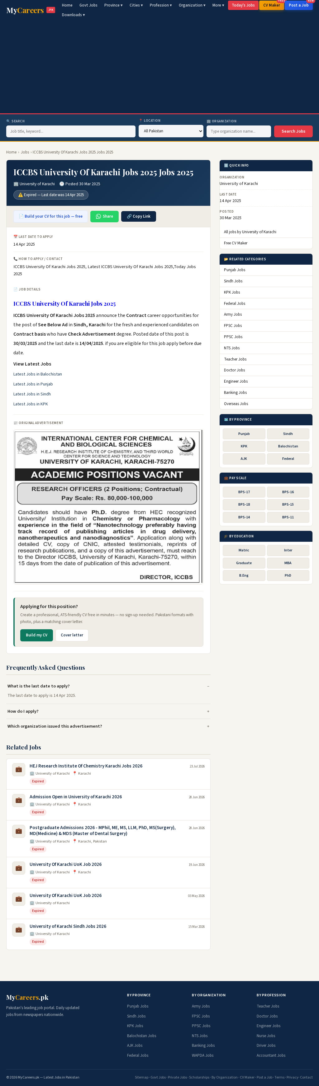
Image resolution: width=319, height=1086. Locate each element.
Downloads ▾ (73, 15)
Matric (244, 550)
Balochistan (288, 446)
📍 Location (150, 120)
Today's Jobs (243, 5)
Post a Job (301, 4)
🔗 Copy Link (138, 216)
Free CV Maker (235, 243)
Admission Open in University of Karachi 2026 (76, 797)
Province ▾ (113, 5)
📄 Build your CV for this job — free (51, 216)
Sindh (288, 434)
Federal (288, 458)
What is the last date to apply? (38, 686)
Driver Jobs (266, 1045)
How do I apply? (23, 711)
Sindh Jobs (233, 281)
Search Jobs (293, 131)
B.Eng (244, 575)
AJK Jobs (134, 1045)
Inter (288, 550)
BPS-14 (244, 517)
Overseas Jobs (236, 404)
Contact (306, 1077)
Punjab (244, 434)
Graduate (244, 563)
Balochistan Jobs (141, 1036)
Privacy (292, 1077)
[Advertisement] (159, 66)
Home (67, 5)
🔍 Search (15, 121)
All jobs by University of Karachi (250, 232)
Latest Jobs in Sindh (32, 394)
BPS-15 (288, 504)
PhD (288, 575)
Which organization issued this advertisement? (54, 726)
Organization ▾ (192, 5)
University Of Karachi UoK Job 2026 (66, 864)
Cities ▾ (136, 5)
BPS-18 (244, 504)
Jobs (25, 152)
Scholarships (199, 1077)
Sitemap (141, 1077)
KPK (244, 446)
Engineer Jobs (236, 381)
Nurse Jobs (266, 1036)
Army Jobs (233, 314)
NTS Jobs (232, 348)
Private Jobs (177, 1077)
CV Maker (273, 4)
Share (108, 216)
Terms (279, 1077)
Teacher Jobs (235, 359)
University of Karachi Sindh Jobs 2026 (68, 926)
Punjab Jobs (234, 270)
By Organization (225, 1077)
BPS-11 (288, 517)
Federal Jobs (234, 303)
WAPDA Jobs (202, 1055)
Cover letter (72, 635)
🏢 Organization (222, 121)
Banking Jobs (235, 392)
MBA (288, 563)
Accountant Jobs (271, 1055)
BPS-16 (288, 492)
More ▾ (218, 5)
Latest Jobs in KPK (30, 404)
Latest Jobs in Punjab (33, 384)
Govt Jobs (88, 5)
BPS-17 (244, 492)
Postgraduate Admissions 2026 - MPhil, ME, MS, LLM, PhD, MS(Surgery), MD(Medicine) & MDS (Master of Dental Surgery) (103, 830)
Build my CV (36, 635)
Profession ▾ (161, 5)
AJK (244, 458)
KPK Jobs (232, 292)
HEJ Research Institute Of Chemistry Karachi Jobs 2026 (86, 766)
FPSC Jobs (233, 325)
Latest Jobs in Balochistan (37, 374)
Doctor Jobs (234, 370)
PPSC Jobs (233, 337)
